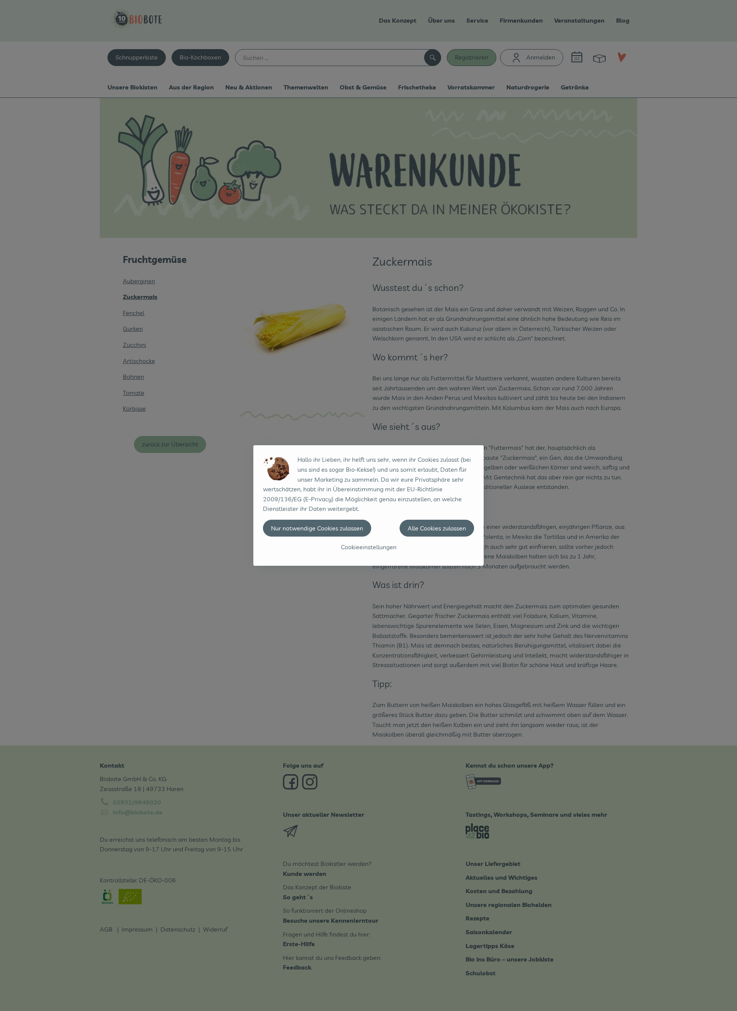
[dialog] (368, 505)
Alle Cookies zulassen (437, 528)
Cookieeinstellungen (369, 547)
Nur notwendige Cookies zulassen (317, 528)
